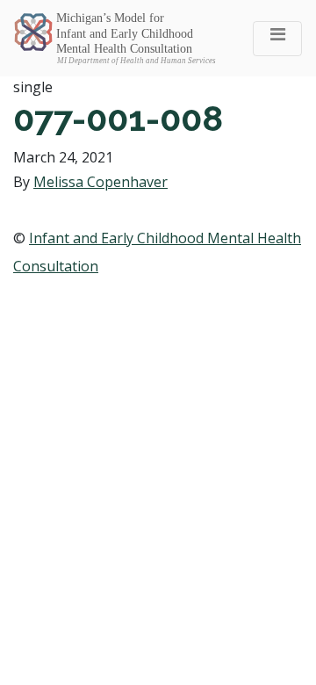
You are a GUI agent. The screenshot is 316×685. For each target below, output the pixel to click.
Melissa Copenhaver (100, 181)
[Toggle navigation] (277, 38)
